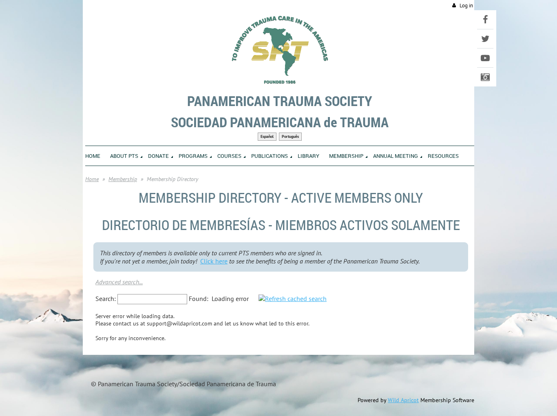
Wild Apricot (403, 400)
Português (290, 136)
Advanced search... (119, 282)
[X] (485, 38)
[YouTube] (485, 58)
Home (92, 179)
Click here (214, 261)
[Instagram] (485, 77)
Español (267, 136)
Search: (105, 298)
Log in (466, 5)
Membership (122, 179)
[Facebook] (485, 19)
